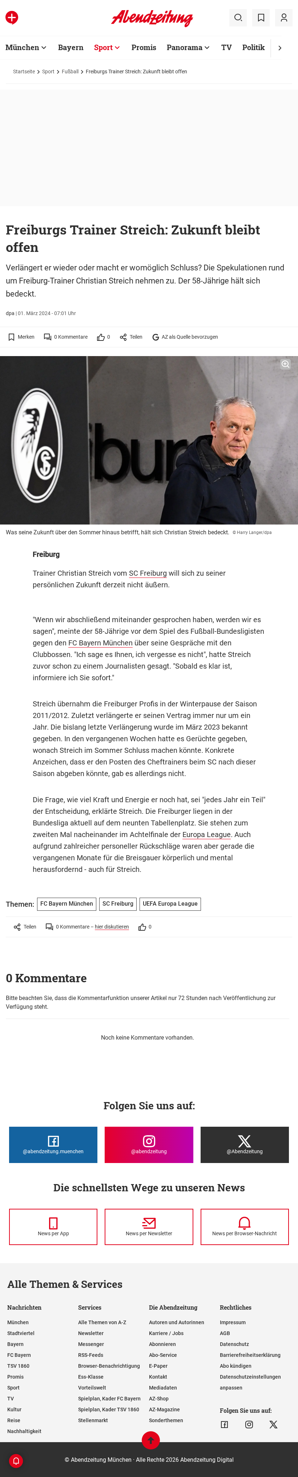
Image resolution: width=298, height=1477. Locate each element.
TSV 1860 (18, 1366)
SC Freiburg (148, 573)
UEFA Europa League (170, 903)
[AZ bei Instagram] (249, 1425)
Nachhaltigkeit (24, 1431)
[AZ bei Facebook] (224, 1425)
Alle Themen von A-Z (102, 1322)
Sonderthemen (166, 1420)
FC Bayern (19, 1355)
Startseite (24, 71)
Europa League (206, 834)
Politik (253, 47)
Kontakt (158, 1377)
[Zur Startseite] (152, 26)
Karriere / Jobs (166, 1333)
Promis (144, 47)
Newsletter (91, 1333)
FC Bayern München (100, 642)
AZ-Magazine (164, 1409)
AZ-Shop (159, 1398)
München (22, 47)
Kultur (14, 1409)
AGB (225, 1333)
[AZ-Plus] (11, 18)
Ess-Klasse (91, 1377)
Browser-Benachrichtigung (109, 1366)
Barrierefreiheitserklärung (250, 1355)
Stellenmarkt (93, 1420)
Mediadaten (163, 1388)
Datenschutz (234, 1344)
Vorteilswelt (92, 1388)
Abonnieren (162, 1344)
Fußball (70, 71)
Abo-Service (163, 1355)
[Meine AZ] (284, 17)
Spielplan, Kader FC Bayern (109, 1398)
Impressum (233, 1322)
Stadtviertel (21, 1333)
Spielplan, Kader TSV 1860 (108, 1409)
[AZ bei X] (273, 1425)
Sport (103, 47)
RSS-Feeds (90, 1355)
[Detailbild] (285, 364)
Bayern (71, 47)
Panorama (184, 47)
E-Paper (158, 1366)
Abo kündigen (235, 1366)
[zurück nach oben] (151, 1443)
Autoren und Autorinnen (176, 1322)
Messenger (91, 1344)
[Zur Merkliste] (261, 17)
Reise (13, 1420)
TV (226, 47)
